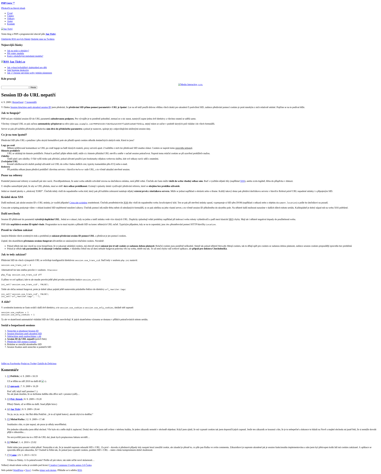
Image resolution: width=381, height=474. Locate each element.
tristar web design (48, 470)
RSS (80, 470)
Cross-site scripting (78, 202)
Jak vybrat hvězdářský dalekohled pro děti (27, 67)
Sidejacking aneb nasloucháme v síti (24, 336)
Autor (10, 21)
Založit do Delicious (46, 363)
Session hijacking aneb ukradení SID (24, 333)
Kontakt (11, 24)
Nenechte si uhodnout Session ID (23, 331)
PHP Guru (8, 3)
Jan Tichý (15, 409)
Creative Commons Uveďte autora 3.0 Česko (70, 465)
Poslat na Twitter (29, 363)
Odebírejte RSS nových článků (15, 39)
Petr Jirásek (16, 399)
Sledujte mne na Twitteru (42, 39)
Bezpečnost (17, 102)
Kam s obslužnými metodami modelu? (25, 56)
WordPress (18, 470)
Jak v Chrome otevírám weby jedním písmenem (29, 73)
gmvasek (14, 386)
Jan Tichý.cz (17, 61)
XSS (242, 181)
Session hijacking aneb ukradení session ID (30, 107)
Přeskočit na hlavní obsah (13, 8)
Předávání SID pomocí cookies (21, 341)
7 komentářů (31, 102)
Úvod (10, 13)
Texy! (28, 470)
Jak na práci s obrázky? (18, 50)
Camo (13, 455)
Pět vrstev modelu (15, 53)
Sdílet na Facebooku (10, 363)
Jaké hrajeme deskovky (18, 70)
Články (10, 16)
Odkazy (11, 18)
